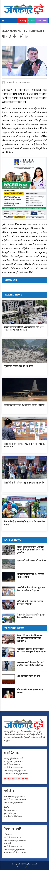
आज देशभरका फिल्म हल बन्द (28, 676)
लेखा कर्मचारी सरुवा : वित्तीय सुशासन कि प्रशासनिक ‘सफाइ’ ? (24, 523)
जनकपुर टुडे (10, 82)
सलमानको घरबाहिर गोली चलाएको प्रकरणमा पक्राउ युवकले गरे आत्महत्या (31, 650)
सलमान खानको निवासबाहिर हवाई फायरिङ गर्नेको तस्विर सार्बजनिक (30, 664)
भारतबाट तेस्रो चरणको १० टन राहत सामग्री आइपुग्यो (24, 405)
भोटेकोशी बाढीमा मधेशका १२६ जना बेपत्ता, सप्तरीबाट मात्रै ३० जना (24, 445)
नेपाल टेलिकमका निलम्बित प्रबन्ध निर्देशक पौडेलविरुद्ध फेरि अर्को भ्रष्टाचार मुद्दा (30, 638)
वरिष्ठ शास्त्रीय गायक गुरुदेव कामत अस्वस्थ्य (30, 691)
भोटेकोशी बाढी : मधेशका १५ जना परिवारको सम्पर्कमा (24, 483)
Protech (29, 867)
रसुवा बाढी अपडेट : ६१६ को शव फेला (18, 366)
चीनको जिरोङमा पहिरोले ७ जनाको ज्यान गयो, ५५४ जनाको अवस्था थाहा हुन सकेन (24, 329)
